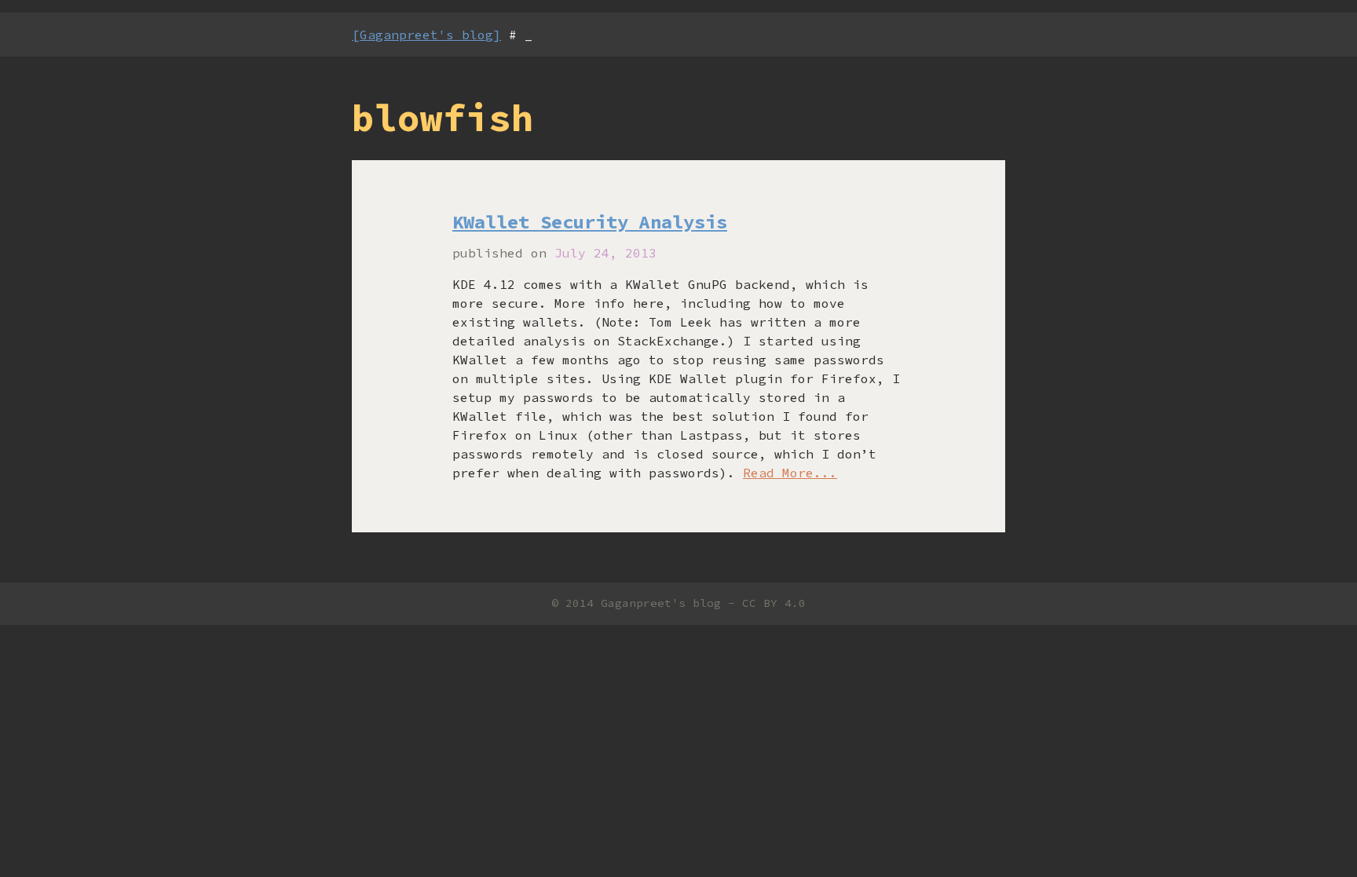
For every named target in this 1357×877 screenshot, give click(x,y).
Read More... (790, 473)
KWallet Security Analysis (589, 222)
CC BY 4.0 (774, 603)
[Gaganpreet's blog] (426, 34)
